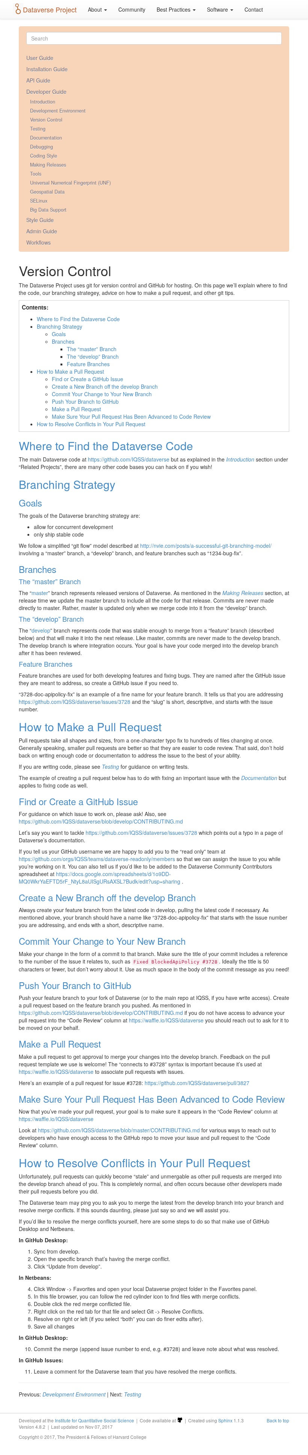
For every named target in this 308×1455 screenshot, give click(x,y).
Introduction (42, 101)
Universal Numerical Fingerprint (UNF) (70, 182)
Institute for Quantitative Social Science (94, 1420)
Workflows (38, 242)
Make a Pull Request (76, 409)
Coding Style (43, 155)
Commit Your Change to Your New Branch (102, 394)
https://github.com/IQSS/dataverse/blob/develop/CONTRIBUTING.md (101, 821)
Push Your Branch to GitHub (85, 401)
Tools (35, 173)
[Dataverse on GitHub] (180, 1420)
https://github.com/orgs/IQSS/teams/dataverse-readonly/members (97, 859)
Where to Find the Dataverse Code (78, 319)
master (40, 593)
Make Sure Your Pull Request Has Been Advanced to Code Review (131, 416)
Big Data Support (48, 209)
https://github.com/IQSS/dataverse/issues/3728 (74, 701)
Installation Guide (47, 69)
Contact (254, 9)
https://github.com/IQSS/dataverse (128, 459)
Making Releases (48, 164)
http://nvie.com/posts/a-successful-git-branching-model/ (206, 545)
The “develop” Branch (93, 356)
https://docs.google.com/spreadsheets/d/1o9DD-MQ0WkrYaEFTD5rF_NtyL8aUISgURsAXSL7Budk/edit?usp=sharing (99, 877)
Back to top (278, 1420)
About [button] (95, 9)
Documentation (46, 137)
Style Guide (40, 220)
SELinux (38, 200)
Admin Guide (41, 231)
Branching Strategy (59, 326)
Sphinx (225, 1420)
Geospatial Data (47, 191)
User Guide (39, 58)
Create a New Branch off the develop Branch (105, 386)
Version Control (46, 119)
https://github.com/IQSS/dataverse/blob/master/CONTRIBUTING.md (119, 1130)
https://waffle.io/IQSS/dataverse (166, 1020)
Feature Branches (88, 364)
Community (131, 9)
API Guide (38, 80)
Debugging (41, 146)
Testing (37, 128)
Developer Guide (46, 91)
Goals (59, 334)
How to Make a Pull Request (70, 371)
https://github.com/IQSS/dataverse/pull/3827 (197, 1083)
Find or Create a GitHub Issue (87, 379)
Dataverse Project (50, 9)
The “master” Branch (91, 349)
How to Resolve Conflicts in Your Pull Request (91, 424)
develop (41, 630)
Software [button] (218, 9)
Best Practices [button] (174, 9)
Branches (63, 341)
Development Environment (58, 110)
